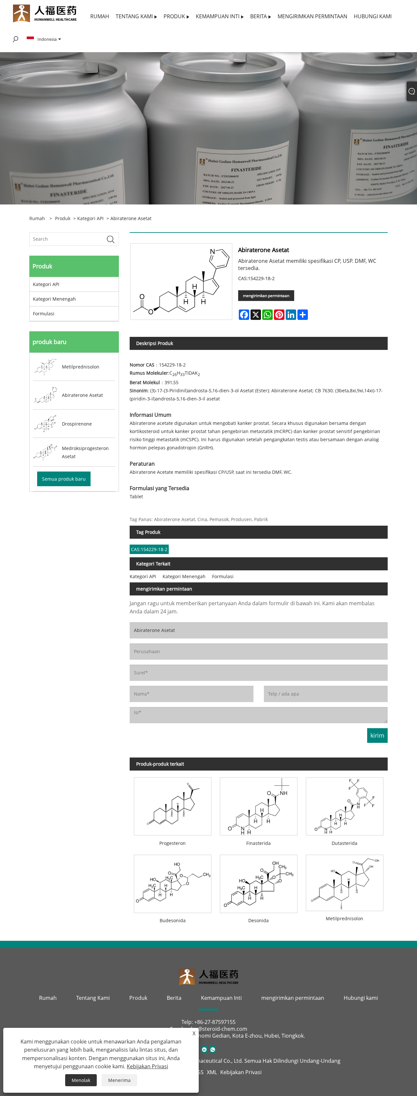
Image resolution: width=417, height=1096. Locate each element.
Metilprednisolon (344, 918)
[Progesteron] (173, 804)
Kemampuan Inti (221, 997)
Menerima (119, 1080)
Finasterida (258, 843)
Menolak (81, 1080)
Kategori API (90, 218)
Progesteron (172, 843)
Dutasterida (344, 843)
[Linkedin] (204, 1049)
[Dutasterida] (345, 804)
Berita (174, 997)
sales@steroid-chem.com (216, 1028)
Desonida (258, 920)
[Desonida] (259, 881)
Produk (62, 218)
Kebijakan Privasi (241, 1072)
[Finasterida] (259, 804)
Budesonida (173, 920)
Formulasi (43, 313)
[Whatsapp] (212, 1049)
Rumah (48, 997)
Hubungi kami (361, 997)
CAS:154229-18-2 (149, 549)
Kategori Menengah (54, 299)
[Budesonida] (173, 881)
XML (212, 1072)
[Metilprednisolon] (345, 880)
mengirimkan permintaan (266, 295)
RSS (199, 1072)
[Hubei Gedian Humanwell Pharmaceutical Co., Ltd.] (44, 12)
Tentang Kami (93, 997)
